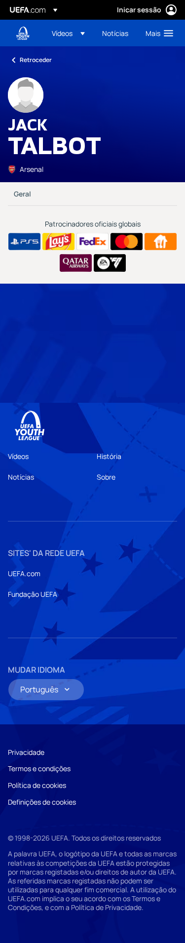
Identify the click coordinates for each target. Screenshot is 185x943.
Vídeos (18, 456)
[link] (115, 33)
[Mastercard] (127, 242)
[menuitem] (68, 33)
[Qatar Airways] (76, 263)
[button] (68, 33)
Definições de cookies (42, 802)
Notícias (21, 477)
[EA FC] (110, 263)
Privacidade (26, 752)
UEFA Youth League (22, 33)
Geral (22, 193)
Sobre (106, 477)
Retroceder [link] (36, 60)
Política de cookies (37, 785)
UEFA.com (24, 573)
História (109, 456)
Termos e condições (39, 768)
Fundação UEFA (32, 594)
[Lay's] (58, 242)
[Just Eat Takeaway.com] (161, 242)
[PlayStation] (24, 242)
